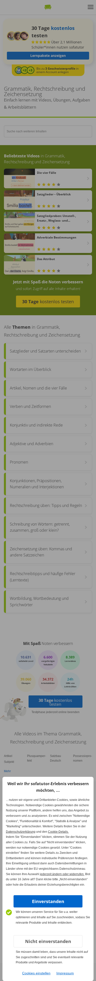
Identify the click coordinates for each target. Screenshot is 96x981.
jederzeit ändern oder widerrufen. (62, 874)
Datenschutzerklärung (20, 831)
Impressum (65, 973)
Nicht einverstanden (48, 941)
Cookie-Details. (58, 831)
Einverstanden (48, 901)
